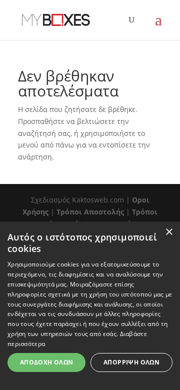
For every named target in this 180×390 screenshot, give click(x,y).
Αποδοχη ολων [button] (47, 362)
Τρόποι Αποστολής (90, 211)
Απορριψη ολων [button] (132, 362)
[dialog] (90, 306)
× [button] (168, 232)
